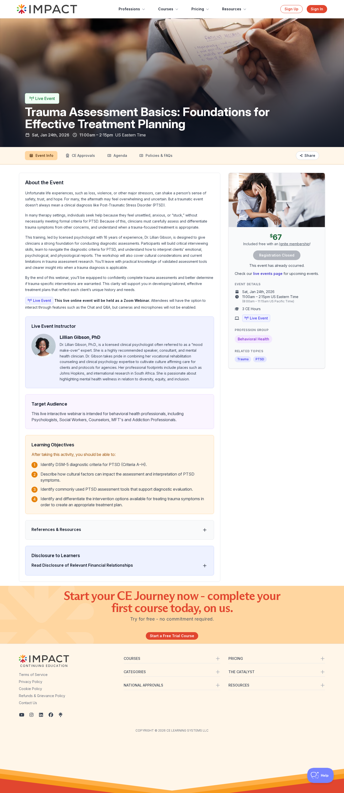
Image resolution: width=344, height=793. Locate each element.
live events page (268, 273)
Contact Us (28, 703)
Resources (231, 9)
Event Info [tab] (44, 155)
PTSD (260, 359)
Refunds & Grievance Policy (42, 696)
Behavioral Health (253, 339)
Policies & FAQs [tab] (159, 155)
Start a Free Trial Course (172, 636)
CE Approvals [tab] (83, 155)
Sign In (317, 9)
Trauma (243, 359)
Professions (129, 9)
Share (309, 155)
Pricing (197, 9)
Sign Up (291, 9)
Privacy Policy (30, 681)
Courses (165, 9)
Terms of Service (33, 674)
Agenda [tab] (120, 155)
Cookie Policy (30, 689)
